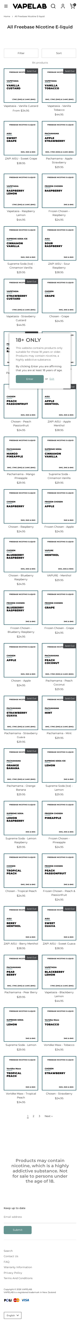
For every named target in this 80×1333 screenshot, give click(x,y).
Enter (29, 379)
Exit (51, 378)
